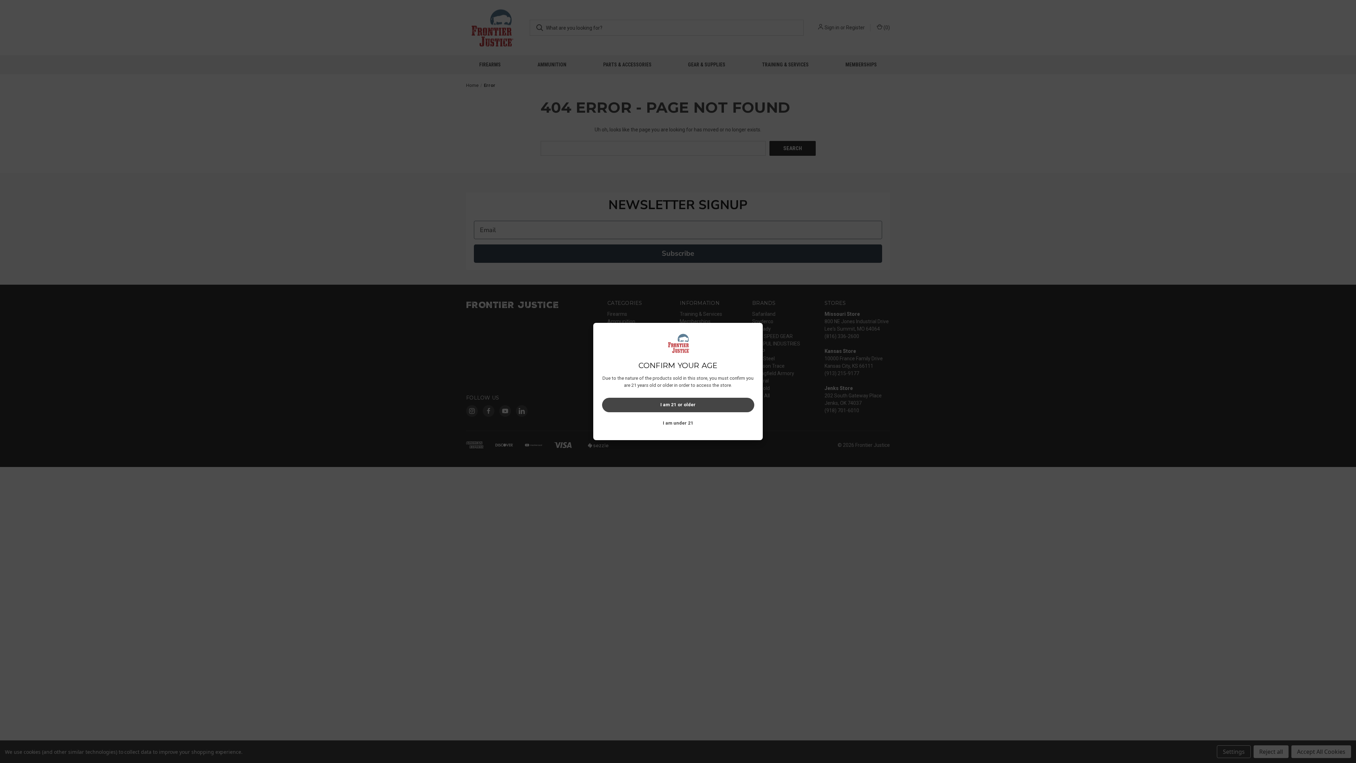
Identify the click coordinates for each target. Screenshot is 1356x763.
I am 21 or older (678, 404)
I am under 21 (678, 423)
